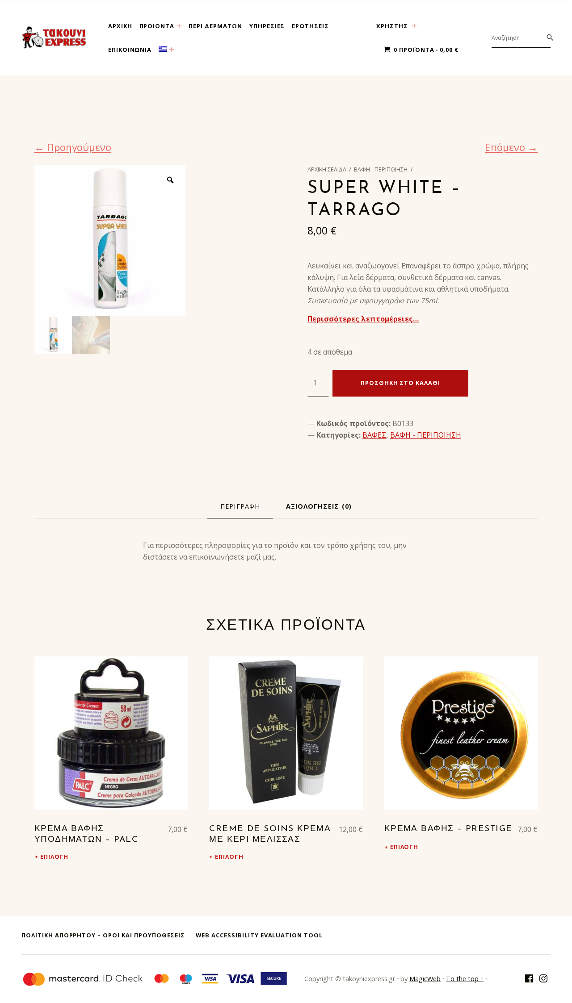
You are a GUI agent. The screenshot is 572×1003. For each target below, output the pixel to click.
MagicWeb (425, 978)
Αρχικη (120, 26)
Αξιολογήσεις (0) (319, 506)
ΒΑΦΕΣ (374, 435)
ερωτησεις (310, 26)
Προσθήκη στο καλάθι (400, 383)
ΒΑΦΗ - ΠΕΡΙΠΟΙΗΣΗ (381, 169)
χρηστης (392, 26)
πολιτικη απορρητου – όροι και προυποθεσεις (103, 935)
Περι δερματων (215, 26)
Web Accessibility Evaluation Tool (259, 935)
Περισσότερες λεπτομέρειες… (363, 319)
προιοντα (157, 26)
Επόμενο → (511, 147)
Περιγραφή (240, 506)
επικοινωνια (130, 50)
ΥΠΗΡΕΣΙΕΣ (267, 26)
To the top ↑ (465, 978)
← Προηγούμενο (72, 147)
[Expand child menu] (179, 26)
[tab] (240, 506)
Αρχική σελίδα (326, 169)
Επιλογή (54, 857)
